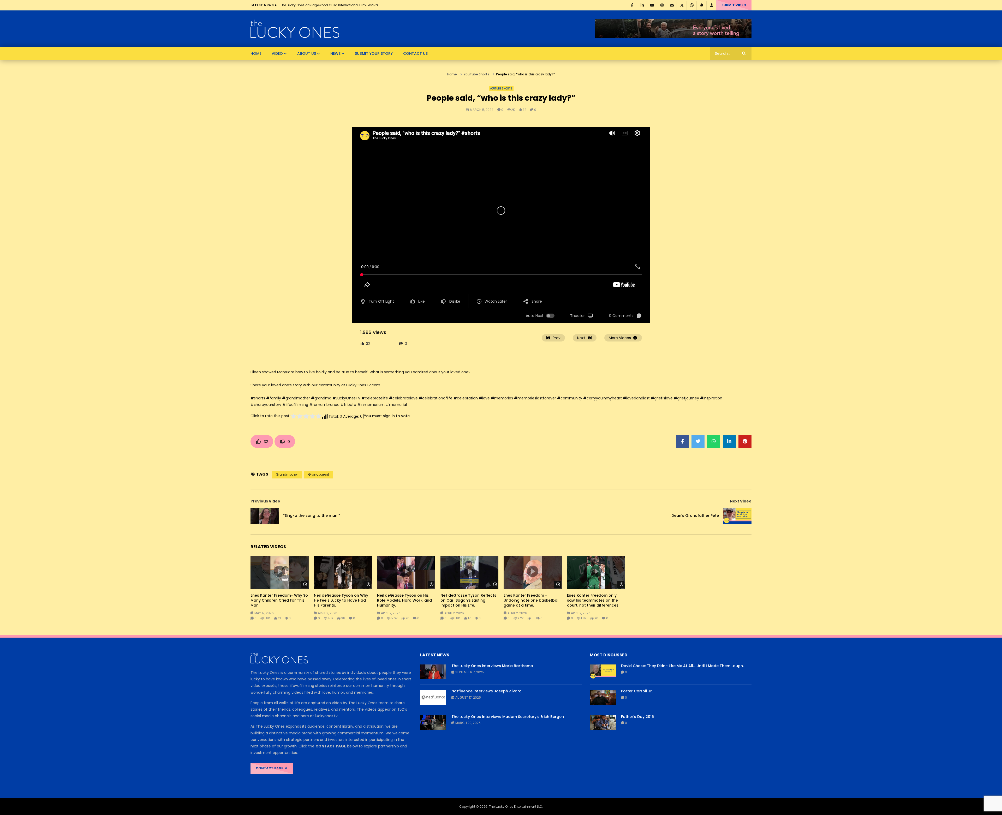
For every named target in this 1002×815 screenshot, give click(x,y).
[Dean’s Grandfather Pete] (737, 516)
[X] (682, 5)
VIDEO (277, 53)
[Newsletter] (672, 5)
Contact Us (415, 53)
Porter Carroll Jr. (637, 691)
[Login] (711, 5)
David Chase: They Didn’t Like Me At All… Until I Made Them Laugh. (682, 665)
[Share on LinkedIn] (729, 441)
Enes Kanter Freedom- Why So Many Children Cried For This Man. (279, 600)
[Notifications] (701, 5)
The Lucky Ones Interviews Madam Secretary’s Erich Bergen (507, 716)
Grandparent (318, 474)
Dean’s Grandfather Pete (695, 515)
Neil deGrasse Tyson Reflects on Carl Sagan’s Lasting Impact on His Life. (468, 600)
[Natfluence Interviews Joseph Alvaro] (433, 697)
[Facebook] (632, 5)
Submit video (733, 5)
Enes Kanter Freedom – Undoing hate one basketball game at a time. (531, 600)
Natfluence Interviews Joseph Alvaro (486, 691)
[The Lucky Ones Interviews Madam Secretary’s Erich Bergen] (433, 722)
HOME (255, 53)
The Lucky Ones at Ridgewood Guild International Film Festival (329, 5)
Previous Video (265, 501)
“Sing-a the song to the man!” (311, 515)
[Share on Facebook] (682, 441)
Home (452, 74)
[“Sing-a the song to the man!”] (264, 516)
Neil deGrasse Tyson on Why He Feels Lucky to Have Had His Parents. (341, 600)
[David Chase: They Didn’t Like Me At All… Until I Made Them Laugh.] (603, 671)
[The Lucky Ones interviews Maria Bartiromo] (433, 671)
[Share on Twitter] (698, 441)
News (335, 53)
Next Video (741, 501)
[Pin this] (745, 441)
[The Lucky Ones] (294, 29)
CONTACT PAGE (270, 768)
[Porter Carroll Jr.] (603, 697)
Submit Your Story (374, 53)
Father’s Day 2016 (637, 716)
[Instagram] (662, 5)
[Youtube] (652, 5)
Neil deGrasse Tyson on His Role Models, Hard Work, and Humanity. (404, 600)
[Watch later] (691, 5)
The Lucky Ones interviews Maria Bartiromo (492, 665)
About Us (306, 53)
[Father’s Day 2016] (603, 722)
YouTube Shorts (476, 74)
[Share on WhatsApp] (713, 441)
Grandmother (287, 474)
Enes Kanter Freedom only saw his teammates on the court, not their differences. (593, 600)
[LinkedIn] (642, 5)
